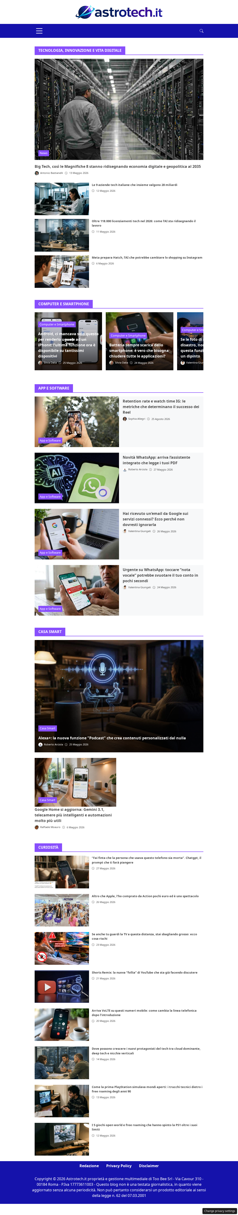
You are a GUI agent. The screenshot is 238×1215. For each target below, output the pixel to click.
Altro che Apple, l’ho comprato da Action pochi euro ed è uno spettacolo (145, 896)
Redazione (89, 1165)
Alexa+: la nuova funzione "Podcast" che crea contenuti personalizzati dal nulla (112, 738)
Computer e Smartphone (57, 324)
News (43, 153)
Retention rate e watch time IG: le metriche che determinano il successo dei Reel (161, 407)
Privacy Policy (119, 1165)
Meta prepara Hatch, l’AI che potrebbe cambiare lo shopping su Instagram (147, 257)
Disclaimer (149, 1165)
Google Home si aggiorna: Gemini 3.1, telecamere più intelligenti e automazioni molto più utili (73, 815)
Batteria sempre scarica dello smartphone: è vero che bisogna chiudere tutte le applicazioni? (139, 350)
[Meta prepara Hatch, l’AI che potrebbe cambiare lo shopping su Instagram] (62, 271)
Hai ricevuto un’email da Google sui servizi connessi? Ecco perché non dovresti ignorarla (155, 519)
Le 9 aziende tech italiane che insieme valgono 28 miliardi (134, 185)
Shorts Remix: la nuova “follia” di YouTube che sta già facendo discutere (145, 972)
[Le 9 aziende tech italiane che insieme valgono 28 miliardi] (62, 199)
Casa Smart (47, 728)
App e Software (50, 440)
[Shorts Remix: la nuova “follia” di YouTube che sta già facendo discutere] (62, 986)
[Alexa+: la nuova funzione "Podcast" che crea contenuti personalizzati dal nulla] (119, 696)
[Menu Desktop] (39, 31)
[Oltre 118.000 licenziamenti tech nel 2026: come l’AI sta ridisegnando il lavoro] (62, 235)
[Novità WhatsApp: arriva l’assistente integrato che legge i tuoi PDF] (77, 478)
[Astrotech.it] (119, 11)
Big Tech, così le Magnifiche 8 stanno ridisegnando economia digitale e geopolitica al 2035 (118, 166)
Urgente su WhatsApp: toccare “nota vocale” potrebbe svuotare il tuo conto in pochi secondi (160, 575)
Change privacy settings (219, 1211)
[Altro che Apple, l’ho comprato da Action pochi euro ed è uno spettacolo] (62, 910)
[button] (201, 31)
